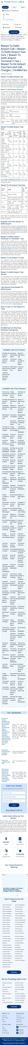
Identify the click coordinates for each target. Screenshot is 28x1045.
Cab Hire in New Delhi (6, 905)
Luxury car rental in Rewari (20, 368)
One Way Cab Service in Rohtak (21, 393)
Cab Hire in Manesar (6, 920)
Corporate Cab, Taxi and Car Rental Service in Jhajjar (13, 690)
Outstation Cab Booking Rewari (13, 354)
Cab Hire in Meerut (6, 922)
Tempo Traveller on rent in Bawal (5, 535)
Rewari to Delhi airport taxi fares (12, 179)
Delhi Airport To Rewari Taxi (13, 368)
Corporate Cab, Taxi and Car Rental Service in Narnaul (21, 409)
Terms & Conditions (20, 1017)
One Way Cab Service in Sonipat (5, 608)
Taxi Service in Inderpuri (20, 993)
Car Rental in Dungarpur (20, 938)
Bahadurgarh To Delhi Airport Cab (21, 416)
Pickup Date (5, 24)
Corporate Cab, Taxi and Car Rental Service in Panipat (13, 600)
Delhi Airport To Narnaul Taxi (5, 504)
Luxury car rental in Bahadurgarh (5, 442)
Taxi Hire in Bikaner (19, 931)
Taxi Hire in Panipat (19, 907)
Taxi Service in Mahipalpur (20, 996)
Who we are (4, 1016)
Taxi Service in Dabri (19, 985)
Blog (3, 1019)
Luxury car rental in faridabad (13, 545)
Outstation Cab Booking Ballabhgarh (5, 449)
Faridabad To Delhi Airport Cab (21, 504)
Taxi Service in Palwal (19, 1002)
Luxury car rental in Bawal (13, 436)
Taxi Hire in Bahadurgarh (20, 915)
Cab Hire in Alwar (5, 928)
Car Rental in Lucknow (6, 945)
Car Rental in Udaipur (6, 938)
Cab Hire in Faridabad (6, 913)
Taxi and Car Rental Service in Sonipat (6, 393)
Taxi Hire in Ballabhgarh (20, 905)
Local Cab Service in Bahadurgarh (13, 583)
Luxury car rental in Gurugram (13, 629)
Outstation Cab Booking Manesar (21, 621)
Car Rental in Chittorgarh (7, 962)
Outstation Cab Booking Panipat (13, 608)
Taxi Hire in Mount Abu (19, 933)
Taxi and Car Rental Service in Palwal (21, 479)
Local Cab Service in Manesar (12, 683)
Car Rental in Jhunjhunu (19, 949)
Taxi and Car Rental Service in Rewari (6, 368)
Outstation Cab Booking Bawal (21, 656)
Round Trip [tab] (15, 10)
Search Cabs (14, 32)
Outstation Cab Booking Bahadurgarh (21, 442)
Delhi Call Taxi (5, 991)
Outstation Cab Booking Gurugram (21, 550)
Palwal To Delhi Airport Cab (5, 650)
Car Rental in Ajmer (6, 936)
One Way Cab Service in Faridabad (13, 449)
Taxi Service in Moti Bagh (20, 998)
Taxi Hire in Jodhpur (19, 926)
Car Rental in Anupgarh (7, 947)
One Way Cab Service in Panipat (13, 473)
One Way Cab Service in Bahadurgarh (5, 510)
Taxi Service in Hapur (19, 983)
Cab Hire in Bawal (6, 918)
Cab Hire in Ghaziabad (7, 911)
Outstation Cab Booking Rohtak (21, 635)
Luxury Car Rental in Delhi (7, 1002)
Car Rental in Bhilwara (6, 958)
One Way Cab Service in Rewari (5, 354)
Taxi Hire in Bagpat (19, 924)
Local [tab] (14, 7)
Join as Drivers (5, 1017)
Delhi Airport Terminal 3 (6, 248)
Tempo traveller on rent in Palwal (21, 510)
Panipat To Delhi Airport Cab (13, 516)
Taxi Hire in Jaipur (18, 928)
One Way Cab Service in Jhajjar (21, 455)
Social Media (4, 1030)
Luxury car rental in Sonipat (20, 683)
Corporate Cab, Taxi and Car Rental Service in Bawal (21, 667)
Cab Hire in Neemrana (6, 915)
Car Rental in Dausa (6, 966)
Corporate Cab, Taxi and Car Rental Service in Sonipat (6, 585)
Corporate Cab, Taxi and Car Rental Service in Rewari (6, 376)
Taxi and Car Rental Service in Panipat (14, 575)
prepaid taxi (18, 227)
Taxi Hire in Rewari (18, 909)
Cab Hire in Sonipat (6, 926)
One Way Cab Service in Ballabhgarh (21, 487)
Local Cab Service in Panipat (4, 575)
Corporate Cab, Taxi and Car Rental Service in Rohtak (21, 537)
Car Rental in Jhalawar (19, 943)
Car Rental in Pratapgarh (20, 960)
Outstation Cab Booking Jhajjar (13, 644)
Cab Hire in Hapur (6, 931)
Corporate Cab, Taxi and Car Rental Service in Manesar (13, 489)
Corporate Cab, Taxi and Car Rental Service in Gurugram (6, 700)
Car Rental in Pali (18, 958)
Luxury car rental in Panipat (20, 436)
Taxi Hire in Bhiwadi (19, 913)
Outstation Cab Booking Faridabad (5, 592)
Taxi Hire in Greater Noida (20, 920)
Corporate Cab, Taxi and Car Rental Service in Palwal (13, 637)
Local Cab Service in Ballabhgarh (5, 665)
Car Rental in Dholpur (19, 936)
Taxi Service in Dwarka (19, 987)
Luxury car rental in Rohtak (13, 504)
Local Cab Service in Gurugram (5, 556)
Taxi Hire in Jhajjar (18, 918)
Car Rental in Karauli (19, 951)
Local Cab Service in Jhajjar (12, 467)
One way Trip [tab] (7, 10)
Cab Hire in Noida (6, 907)
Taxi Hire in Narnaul (19, 911)
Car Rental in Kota (18, 953)
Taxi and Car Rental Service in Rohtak (21, 644)
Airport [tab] (22, 7)
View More (14, 972)
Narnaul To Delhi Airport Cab (13, 407)
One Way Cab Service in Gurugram (13, 698)
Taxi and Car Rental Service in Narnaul (6, 467)
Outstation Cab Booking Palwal (5, 436)
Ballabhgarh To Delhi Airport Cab (21, 688)
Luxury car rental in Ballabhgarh (13, 566)
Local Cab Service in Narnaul (12, 535)
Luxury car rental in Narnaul (20, 522)
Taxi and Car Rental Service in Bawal (6, 428)
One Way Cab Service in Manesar (21, 467)
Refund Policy (19, 1021)
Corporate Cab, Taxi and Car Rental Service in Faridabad (21, 558)
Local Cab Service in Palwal (12, 461)
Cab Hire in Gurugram (6, 909)
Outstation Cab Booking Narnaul (5, 407)
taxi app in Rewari (20, 86)
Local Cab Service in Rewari (4, 360)
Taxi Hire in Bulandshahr (20, 922)
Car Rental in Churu (6, 964)
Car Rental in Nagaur (19, 956)
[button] (10, 895)
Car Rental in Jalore (19, 940)
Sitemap (4, 1021)
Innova (3, 157)
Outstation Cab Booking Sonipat (5, 487)
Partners (4, 1028)
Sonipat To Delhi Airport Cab (21, 496)
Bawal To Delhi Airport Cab (21, 592)
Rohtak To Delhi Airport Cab (13, 479)
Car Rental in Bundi (6, 960)
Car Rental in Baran (6, 951)
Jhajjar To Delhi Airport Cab (21, 473)
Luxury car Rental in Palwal (13, 455)
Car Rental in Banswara (7, 949)
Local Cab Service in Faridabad (5, 545)
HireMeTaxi (9, 99)
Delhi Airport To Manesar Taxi (21, 422)
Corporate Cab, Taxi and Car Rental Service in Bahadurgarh (6, 568)
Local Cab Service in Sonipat (12, 556)
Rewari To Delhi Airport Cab (21, 354)
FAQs (3, 1027)
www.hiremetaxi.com (17, 303)
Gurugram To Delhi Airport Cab (13, 522)
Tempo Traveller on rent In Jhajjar (13, 428)
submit (14, 805)
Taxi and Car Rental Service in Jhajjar (6, 629)
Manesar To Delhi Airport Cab (13, 401)
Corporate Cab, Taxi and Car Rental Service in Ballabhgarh (13, 658)
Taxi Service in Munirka (19, 1000)
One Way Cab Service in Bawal (5, 401)
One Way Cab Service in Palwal (21, 650)
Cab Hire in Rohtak (6, 924)
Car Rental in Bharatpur (7, 956)
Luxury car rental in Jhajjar (5, 644)
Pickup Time (18, 24)
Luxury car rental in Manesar (20, 461)
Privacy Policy (19, 1019)
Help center (18, 1016)
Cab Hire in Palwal (6, 933)
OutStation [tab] (5, 7)
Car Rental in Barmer (6, 953)
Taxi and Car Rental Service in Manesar (6, 455)
